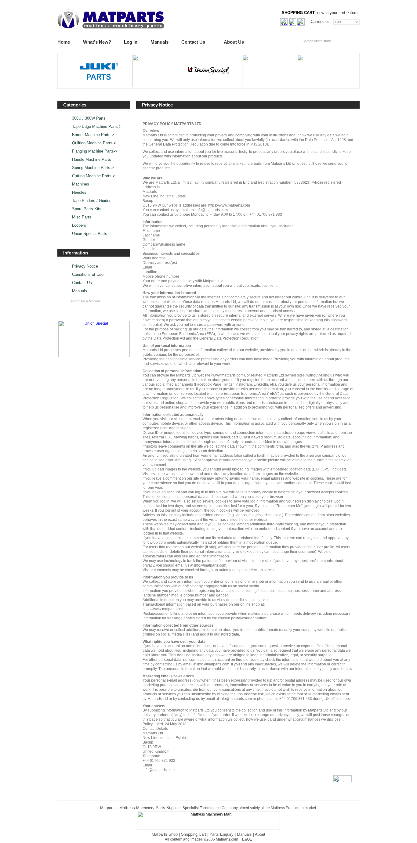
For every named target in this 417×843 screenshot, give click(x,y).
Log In (130, 42)
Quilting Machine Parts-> (94, 143)
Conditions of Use (87, 274)
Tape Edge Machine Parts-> (96, 126)
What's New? (97, 42)
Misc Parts (81, 217)
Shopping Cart (193, 834)
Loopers (79, 225)
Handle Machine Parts (91, 159)
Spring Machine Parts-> (93, 168)
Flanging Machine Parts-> (95, 151)
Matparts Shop (165, 834)
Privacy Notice (85, 266)
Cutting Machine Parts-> (93, 176)
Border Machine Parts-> (93, 135)
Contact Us (193, 42)
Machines (80, 184)
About (260, 834)
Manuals (159, 42)
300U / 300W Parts (89, 118)
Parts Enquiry (221, 834)
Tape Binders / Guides (91, 201)
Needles (79, 192)
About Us (234, 42)
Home (63, 42)
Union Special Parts (89, 234)
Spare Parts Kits (86, 209)
